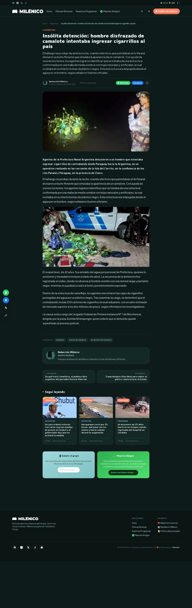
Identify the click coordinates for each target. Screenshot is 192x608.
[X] (28, 547)
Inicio (49, 11)
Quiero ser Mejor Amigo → (123, 472)
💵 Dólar (167, 3)
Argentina (54, 23)
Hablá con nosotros (168, 11)
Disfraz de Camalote (77, 340)
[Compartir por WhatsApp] (6, 293)
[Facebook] (13, 3)
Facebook (137, 83)
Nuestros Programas (86, 11)
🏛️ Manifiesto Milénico (168, 527)
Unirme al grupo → (68, 470)
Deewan (175, 547)
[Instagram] (17, 3)
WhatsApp (124, 83)
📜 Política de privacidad (169, 531)
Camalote (60, 340)
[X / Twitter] (22, 3)
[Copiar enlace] (6, 315)
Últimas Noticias (64, 11)
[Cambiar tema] (149, 11)
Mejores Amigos (110, 11)
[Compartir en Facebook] (6, 300)
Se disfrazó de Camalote (101, 340)
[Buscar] (142, 11)
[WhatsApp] (41, 547)
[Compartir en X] (6, 308)
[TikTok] (26, 3)
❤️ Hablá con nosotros (168, 523)
